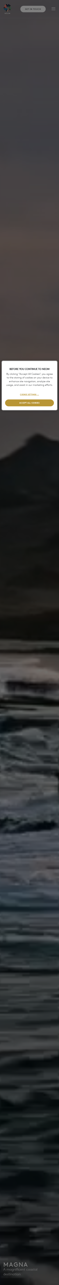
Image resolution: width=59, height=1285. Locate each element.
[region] (29, 385)
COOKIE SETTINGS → (29, 394)
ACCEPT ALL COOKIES (29, 402)
